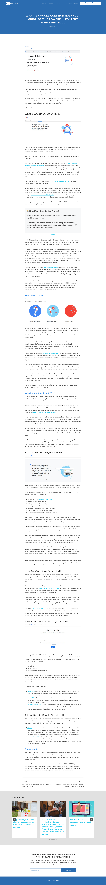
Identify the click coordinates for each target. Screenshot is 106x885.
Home (44, 3)
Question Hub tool (45, 499)
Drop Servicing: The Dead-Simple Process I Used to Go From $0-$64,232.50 (24, 822)
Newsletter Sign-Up (72, 3)
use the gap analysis (51, 267)
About (51, 3)
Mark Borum (52, 26)
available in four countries (60, 181)
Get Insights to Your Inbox (90, 3)
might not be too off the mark (49, 588)
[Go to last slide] (14, 819)
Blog (53, 12)
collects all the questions (51, 353)
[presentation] (24, 809)
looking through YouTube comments (44, 412)
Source (53, 234)
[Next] (91, 819)
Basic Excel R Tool (39, 609)
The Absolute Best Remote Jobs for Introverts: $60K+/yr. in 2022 (36, 784)
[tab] (51, 839)
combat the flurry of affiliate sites (42, 195)
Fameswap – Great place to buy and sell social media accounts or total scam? (69, 784)
